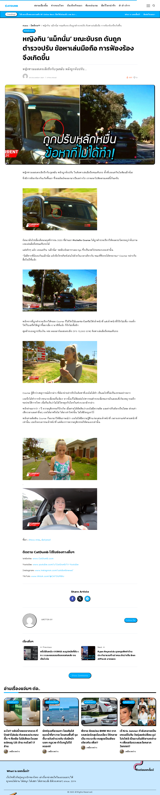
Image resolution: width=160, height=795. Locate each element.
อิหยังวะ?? (35, 25)
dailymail (46, 539)
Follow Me (130, 620)
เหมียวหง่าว (14, 751)
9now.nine (34, 539)
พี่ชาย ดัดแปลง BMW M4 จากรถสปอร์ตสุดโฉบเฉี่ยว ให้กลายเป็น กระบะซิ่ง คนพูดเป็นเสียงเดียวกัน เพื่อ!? (99, 736)
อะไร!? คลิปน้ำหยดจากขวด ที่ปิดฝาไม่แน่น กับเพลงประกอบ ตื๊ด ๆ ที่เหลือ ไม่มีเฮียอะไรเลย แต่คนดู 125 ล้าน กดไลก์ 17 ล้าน (21, 738)
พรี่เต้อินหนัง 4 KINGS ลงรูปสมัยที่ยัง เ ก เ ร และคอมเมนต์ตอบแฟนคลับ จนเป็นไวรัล (59, 655)
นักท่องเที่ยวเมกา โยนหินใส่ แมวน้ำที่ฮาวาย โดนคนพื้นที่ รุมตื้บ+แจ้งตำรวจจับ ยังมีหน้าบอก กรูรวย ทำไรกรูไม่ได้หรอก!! (60, 738)
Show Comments (80, 675)
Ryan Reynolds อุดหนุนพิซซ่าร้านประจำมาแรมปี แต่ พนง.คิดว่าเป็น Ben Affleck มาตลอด (116, 655)
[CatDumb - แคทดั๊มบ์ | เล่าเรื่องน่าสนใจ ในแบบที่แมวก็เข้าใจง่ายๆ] (11, 5)
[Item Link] (22, 711)
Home (25, 25)
